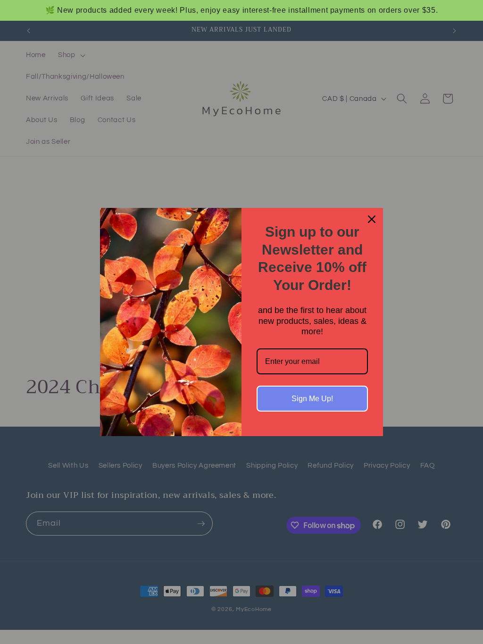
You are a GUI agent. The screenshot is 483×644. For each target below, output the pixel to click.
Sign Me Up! (312, 399)
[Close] (371, 219)
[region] (241, 10)
